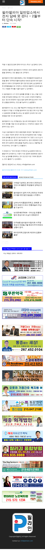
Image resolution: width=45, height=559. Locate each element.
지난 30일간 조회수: (10, 253)
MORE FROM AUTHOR (26, 177)
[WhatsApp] (19, 28)
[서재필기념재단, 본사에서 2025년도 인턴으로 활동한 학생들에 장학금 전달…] (7, 185)
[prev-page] (3, 242)
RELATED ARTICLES (9, 177)
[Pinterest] (14, 28)
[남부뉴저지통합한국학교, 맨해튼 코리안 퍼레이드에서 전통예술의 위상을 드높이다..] (7, 205)
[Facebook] (4, 28)
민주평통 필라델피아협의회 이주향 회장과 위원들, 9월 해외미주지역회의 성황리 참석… (28, 225)
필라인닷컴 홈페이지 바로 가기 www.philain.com (19, 170)
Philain (6, 23)
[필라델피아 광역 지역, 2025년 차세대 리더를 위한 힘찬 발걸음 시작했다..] (7, 195)
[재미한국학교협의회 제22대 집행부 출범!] (7, 235)
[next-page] (6, 242)
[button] (3, 3)
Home (4, 8)
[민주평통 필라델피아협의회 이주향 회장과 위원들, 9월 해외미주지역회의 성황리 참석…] (7, 225)
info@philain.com (27, 541)
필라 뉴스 (10, 8)
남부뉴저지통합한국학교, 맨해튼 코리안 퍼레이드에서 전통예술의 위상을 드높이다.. (28, 205)
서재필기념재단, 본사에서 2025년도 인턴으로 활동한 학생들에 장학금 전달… (28, 185)
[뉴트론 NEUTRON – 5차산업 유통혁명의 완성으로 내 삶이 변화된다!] (7, 215)
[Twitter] (9, 28)
